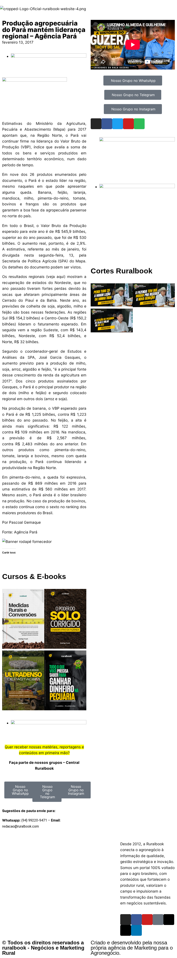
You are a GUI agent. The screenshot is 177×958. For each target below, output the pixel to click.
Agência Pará (25, 532)
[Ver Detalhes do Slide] (137, 140)
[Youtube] (128, 123)
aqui (60, 276)
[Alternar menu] (88, 839)
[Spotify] (139, 123)
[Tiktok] (158, 919)
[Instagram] (96, 123)
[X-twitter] (125, 930)
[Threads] (168, 919)
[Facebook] (106, 123)
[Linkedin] (136, 930)
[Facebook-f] (136, 919)
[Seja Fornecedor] (27, 541)
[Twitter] (117, 123)
